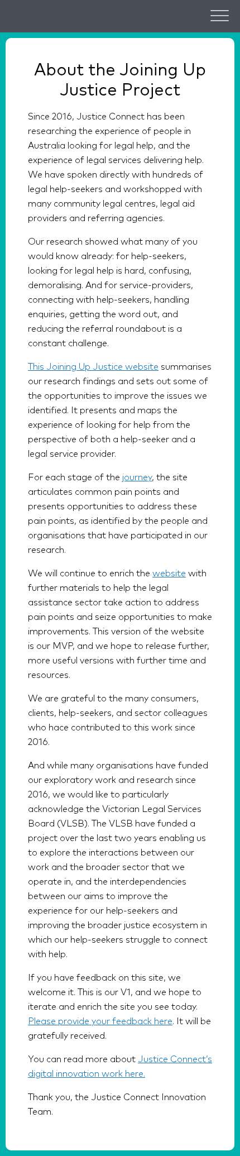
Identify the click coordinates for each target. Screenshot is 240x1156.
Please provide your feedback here (100, 1021)
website (169, 573)
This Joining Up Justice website (93, 366)
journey (137, 477)
